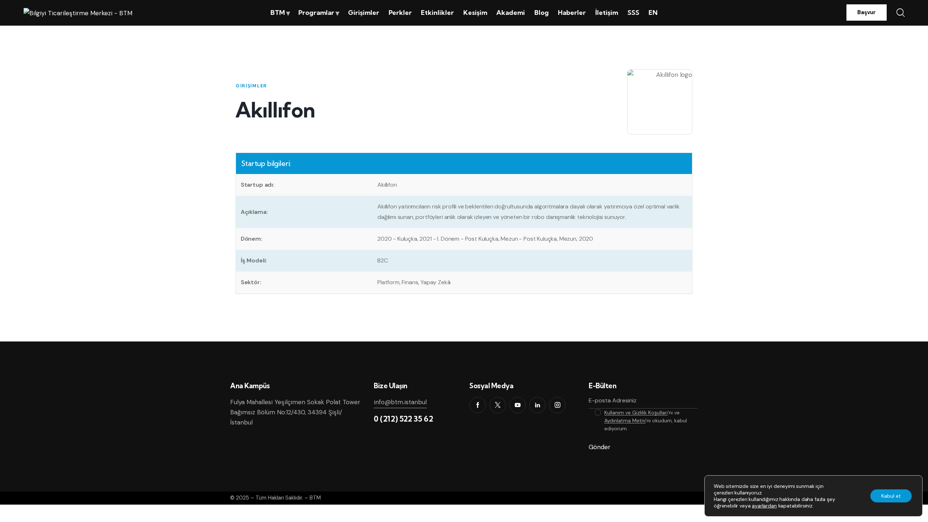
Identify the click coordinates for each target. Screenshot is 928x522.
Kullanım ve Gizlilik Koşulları (636, 412)
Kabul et (891, 496)
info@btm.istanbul (400, 402)
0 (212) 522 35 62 (403, 418)
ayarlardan (764, 505)
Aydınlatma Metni (625, 420)
